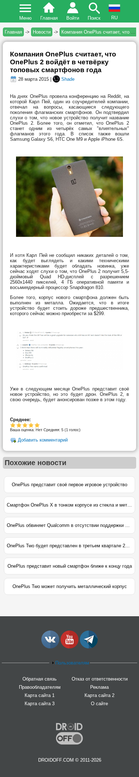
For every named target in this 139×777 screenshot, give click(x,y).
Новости (42, 32)
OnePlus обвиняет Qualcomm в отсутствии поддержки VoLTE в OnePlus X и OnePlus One (71, 525)
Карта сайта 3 (40, 703)
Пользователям (72, 663)
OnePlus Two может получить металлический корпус (69, 586)
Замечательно (31, 425)
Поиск (94, 18)
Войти (72, 18)
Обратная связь (39, 679)
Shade (67, 79)
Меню (25, 18)
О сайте (99, 703)
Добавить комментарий (43, 440)
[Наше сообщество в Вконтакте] (50, 646)
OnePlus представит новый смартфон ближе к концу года (69, 566)
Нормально (19, 425)
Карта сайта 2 (99, 695)
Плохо (13, 425)
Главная (49, 18)
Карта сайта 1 (40, 695)
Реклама (99, 687)
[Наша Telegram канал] (89, 646)
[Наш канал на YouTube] (69, 646)
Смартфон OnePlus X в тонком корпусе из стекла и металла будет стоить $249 (71, 505)
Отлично (37, 425)
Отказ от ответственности (100, 679)
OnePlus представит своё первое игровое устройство (69, 484)
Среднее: (20, 419)
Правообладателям (40, 687)
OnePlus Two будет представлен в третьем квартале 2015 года (71, 545)
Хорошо (25, 425)
